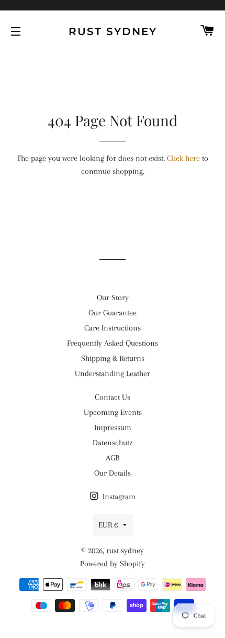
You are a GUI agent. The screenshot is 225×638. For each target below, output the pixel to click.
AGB (112, 458)
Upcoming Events (113, 412)
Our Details (112, 473)
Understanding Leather (112, 373)
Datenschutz (112, 442)
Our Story (113, 297)
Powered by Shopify (112, 563)
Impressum (112, 427)
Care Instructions (112, 328)
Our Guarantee (112, 312)
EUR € (108, 525)
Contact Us (112, 397)
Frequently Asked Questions (112, 343)
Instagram (118, 496)
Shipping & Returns (112, 358)
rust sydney (113, 31)
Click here (183, 158)
